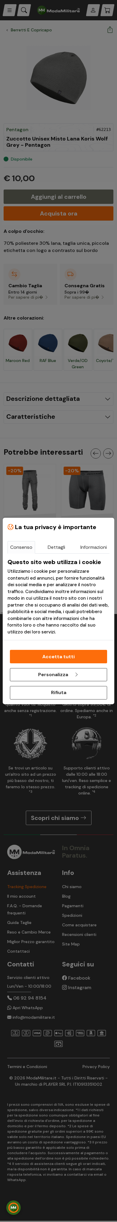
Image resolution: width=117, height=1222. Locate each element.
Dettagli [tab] (56, 547)
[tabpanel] (59, 596)
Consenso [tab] (21, 547)
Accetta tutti (58, 656)
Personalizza (53, 674)
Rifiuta (58, 692)
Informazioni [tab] (93, 547)
